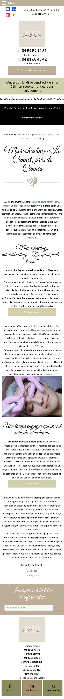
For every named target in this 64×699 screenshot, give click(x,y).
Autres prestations (34, 134)
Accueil (20, 134)
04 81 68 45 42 (34, 59)
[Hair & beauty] (32, 34)
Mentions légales (32, 673)
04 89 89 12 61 (34, 50)
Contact (10, 690)
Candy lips (32, 570)
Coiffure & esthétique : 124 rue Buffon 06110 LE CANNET (41, 12)
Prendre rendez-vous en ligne (32, 70)
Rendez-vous (32, 690)
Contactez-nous (32, 312)
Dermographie (32, 575)
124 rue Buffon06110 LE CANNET (32, 667)
